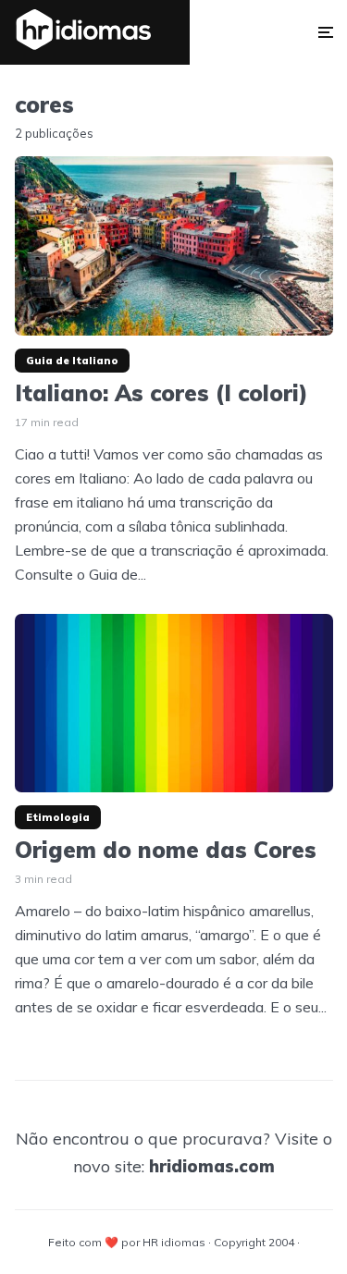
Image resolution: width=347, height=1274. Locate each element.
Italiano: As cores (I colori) (161, 393)
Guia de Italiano (72, 360)
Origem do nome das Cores (165, 850)
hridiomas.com (212, 1166)
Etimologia (58, 817)
